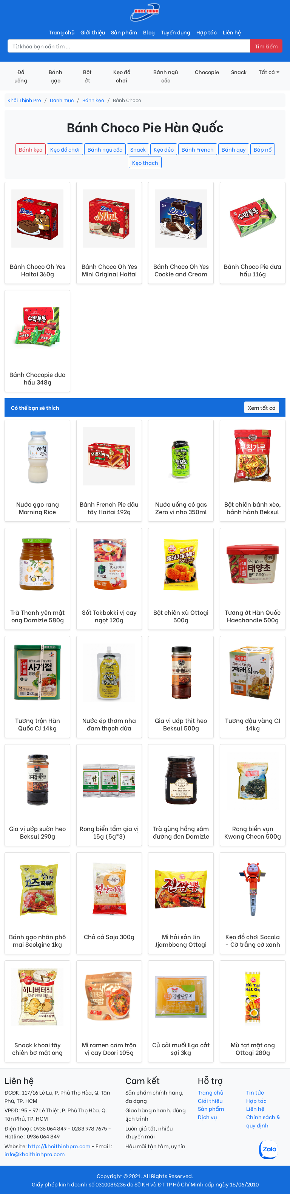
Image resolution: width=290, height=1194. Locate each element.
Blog (149, 32)
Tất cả (267, 72)
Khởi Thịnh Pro (24, 99)
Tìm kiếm (266, 46)
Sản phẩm (124, 32)
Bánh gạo (55, 76)
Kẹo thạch (145, 162)
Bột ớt (87, 76)
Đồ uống (20, 76)
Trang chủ (61, 32)
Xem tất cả (262, 407)
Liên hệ (232, 32)
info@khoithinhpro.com (35, 1154)
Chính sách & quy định (263, 1121)
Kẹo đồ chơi (121, 76)
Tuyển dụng (175, 32)
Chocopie (207, 72)
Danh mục (62, 99)
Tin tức (255, 1092)
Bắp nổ (262, 149)
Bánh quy (234, 149)
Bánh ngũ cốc (165, 76)
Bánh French (198, 149)
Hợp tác (206, 32)
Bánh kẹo (93, 99)
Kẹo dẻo (164, 149)
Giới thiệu (92, 32)
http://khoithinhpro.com (59, 1146)
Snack (239, 72)
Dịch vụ (207, 1117)
